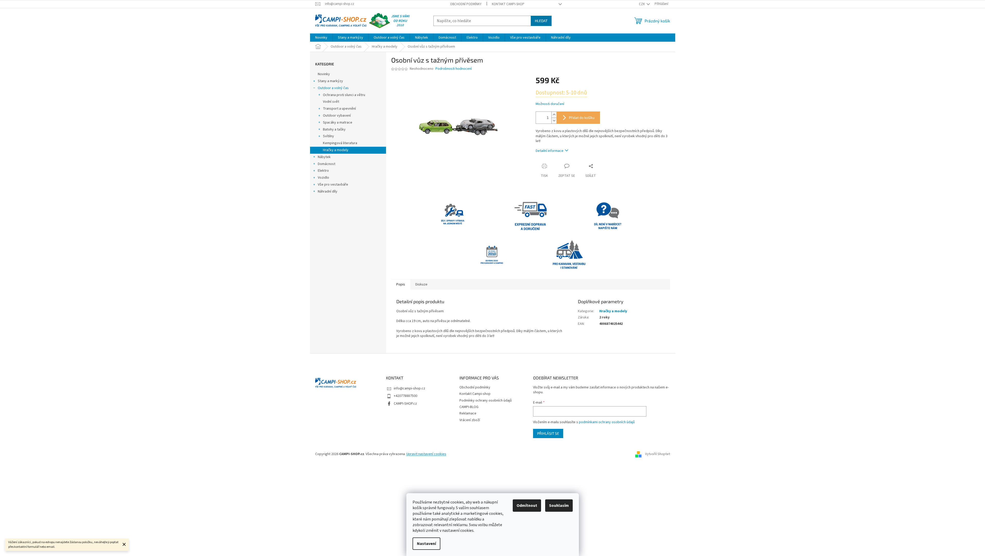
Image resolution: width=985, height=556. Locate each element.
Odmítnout (527, 505)
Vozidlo (323, 177)
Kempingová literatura (340, 143)
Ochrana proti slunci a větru (344, 95)
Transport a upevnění (339, 108)
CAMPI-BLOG (468, 407)
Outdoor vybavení (337, 115)
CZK (642, 4)
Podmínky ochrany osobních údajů (485, 400)
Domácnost (326, 164)
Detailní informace (549, 150)
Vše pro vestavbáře (333, 184)
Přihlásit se (548, 433)
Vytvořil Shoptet (657, 454)
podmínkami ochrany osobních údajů (607, 422)
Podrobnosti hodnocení (453, 68)
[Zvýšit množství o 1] (553, 115)
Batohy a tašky (334, 129)
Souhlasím (559, 505)
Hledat (541, 21)
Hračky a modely (335, 150)
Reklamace (467, 413)
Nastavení (426, 543)
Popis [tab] (400, 284)
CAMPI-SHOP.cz (405, 403)
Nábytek (324, 157)
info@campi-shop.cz (409, 388)
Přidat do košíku (582, 117)
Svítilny (328, 136)
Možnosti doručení (550, 104)
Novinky (324, 74)
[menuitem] (321, 37)
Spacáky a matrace (337, 122)
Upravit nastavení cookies (426, 454)
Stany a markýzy (330, 81)
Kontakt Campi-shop (508, 4)
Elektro (323, 170)
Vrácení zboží (469, 420)
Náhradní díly (327, 191)
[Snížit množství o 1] (553, 121)
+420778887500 (405, 395)
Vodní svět (331, 101)
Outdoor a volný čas (333, 88)
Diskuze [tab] (421, 284)
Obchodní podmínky (466, 4)
